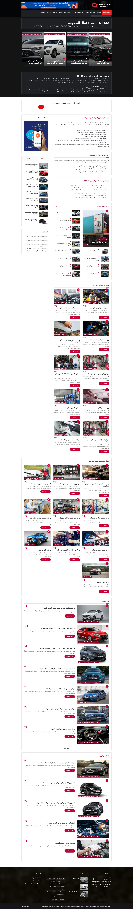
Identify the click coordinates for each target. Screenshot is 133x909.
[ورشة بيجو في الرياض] (105, 274)
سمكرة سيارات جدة (60, 883)
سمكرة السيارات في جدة (72, 408)
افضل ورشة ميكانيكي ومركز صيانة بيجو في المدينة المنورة (56, 803)
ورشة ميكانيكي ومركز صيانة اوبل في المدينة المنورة (58, 762)
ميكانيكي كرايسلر (61, 891)
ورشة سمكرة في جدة (102, 408)
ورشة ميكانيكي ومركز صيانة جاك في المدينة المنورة (58, 628)
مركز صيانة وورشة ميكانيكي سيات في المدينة (60, 689)
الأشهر (28, 158)
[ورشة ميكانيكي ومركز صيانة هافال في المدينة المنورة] (43, 180)
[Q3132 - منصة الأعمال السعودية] (102, 5)
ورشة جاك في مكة (45, 550)
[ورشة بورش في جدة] (84, 880)
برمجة (63, 881)
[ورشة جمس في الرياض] (105, 267)
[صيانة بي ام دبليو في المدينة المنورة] (76, 244)
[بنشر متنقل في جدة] (96, 228)
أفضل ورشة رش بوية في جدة (99, 308)
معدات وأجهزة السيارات (46, 12)
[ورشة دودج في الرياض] (76, 221)
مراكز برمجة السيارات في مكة (70, 484)
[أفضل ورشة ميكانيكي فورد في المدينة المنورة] (76, 274)
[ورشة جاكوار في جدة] (84, 894)
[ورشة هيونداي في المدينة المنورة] (76, 213)
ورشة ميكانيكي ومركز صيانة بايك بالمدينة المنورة (35, 248)
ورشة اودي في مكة (103, 582)
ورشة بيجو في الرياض (93, 273)
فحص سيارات (61, 888)
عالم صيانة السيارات (57, 12)
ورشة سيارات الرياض (60, 894)
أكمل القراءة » (104, 317)
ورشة (54, 891)
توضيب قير (53, 881)
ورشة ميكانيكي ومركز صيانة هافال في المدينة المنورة (57, 648)
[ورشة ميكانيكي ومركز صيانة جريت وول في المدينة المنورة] (55, 49)
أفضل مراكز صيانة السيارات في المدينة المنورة (99, 34)
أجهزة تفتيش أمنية (68, 12)
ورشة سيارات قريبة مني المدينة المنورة (56, 896)
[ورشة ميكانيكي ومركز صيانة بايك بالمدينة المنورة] (33, 49)
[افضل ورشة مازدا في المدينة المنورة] (105, 251)
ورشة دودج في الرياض (65, 220)
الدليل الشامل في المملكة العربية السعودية (31, 878)
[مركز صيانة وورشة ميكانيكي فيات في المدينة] (43, 200)
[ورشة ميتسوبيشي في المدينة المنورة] (76, 236)
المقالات (99, 12)
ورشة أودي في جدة (74, 884)
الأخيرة (42, 158)
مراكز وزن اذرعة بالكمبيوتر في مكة (68, 550)
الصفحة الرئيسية (106, 12)
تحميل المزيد (66, 748)
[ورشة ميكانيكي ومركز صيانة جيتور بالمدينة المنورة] (43, 166)
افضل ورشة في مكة (79, 12)
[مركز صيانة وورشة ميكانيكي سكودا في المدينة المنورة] (43, 187)
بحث (41, 107)
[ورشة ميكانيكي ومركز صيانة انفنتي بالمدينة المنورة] (100, 49)
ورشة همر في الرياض (65, 258)
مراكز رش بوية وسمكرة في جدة (98, 374)
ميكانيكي (55, 888)
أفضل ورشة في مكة (51, 878)
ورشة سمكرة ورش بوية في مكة (40, 518)
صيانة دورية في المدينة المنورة (65, 843)
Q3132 (87, 906)
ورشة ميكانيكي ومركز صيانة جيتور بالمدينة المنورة (59, 608)
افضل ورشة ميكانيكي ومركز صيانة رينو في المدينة (58, 783)
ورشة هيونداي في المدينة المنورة (62, 212)
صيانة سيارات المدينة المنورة (58, 886)
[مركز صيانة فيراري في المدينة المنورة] (43, 207)
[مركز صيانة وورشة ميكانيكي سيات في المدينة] (43, 194)
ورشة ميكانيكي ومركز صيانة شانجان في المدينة (36, 250)
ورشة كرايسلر (61, 899)
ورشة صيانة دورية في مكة (100, 550)
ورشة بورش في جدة (74, 878)
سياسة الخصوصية (25, 906)
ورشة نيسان (54, 899)
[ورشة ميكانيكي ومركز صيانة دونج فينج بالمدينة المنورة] (78, 49)
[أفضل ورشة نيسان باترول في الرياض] (105, 259)
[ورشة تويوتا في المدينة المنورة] (76, 251)
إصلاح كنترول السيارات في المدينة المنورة (61, 823)
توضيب (58, 881)
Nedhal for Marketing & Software (69, 906)
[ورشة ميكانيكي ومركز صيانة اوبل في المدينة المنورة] (43, 214)
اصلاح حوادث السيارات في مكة (41, 484)
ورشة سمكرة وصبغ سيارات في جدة (68, 308)
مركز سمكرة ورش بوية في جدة (70, 439)
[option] (100, 49)
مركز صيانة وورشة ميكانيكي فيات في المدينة (60, 709)
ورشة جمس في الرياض (93, 266)
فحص (50, 886)
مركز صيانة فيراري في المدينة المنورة (62, 729)
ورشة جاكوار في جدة (74, 891)
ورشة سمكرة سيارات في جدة (99, 340)
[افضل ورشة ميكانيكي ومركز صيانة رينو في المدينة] (43, 221)
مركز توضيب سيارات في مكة (99, 518)
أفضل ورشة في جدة (90, 12)
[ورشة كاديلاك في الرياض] (76, 267)
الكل (56, 206)
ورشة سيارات (48, 891)
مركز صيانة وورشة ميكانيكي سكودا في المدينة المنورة (57, 668)
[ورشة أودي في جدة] (84, 887)
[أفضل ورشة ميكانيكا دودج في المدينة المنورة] (76, 228)
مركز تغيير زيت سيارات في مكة (69, 518)
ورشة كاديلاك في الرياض (64, 266)
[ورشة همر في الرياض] (76, 259)
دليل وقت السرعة (37, 880)
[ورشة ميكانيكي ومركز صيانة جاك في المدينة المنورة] (43, 173)
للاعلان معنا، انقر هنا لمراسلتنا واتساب (50, 906)
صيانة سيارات (52, 883)
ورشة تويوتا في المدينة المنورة (63, 250)
